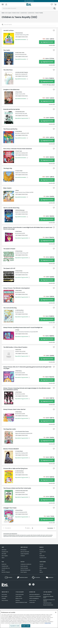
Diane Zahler (19, 92)
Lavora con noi (32, 600)
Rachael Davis (19, 33)
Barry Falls (18, 349)
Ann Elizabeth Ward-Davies (22, 431)
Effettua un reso (19, 598)
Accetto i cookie (25, 625)
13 (32, 528)
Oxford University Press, (20, 113)
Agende (41, 566)
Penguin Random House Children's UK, (23, 192)
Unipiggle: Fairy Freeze (9, 508)
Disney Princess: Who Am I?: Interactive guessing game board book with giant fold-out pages (27, 367)
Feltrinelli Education (47, 603)
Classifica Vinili (43, 557)
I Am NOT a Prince (8, 30)
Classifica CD (42, 551)
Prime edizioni (23, 549)
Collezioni (23, 555)
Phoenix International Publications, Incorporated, (25, 331)
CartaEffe (4, 598)
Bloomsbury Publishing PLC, (21, 133)
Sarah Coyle (19, 151)
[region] (29, 619)
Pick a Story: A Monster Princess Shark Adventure (17, 148)
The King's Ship (7, 168)
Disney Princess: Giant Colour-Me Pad (14, 409)
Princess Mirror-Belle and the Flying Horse (15, 468)
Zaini (41, 570)
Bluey (17, 190)
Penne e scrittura (43, 568)
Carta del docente (19, 594)
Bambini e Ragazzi (6, 572)
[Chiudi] (55, 612)
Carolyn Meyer (19, 451)
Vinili (41, 553)
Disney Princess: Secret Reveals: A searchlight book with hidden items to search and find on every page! (27, 228)
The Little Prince (8, 70)
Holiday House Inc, (19, 93)
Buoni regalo (4, 596)
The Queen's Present (9, 249)
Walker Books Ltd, (18, 492)
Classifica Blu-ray (6, 568)
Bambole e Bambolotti (25, 570)
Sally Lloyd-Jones (20, 52)
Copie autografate (25, 553)
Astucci (41, 572)
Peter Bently (19, 131)
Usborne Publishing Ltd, (20, 512)
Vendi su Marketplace (34, 598)
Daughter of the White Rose (11, 89)
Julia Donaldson (20, 310)
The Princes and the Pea (10, 129)
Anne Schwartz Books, (19, 54)
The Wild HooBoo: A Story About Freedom (15, 347)
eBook (3, 557)
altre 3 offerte (51, 84)
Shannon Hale (19, 490)
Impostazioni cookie (14, 625)
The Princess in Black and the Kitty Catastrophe (17, 488)
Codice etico (32, 602)
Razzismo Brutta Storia (48, 605)
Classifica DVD (5, 566)
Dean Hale (25, 490)
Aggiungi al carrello (48, 42)
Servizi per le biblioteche (34, 594)
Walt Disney (19, 231)
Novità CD (42, 549)
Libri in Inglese (5, 555)
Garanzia (18, 600)
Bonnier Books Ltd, (19, 233)
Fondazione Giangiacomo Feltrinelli (49, 600)
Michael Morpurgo (20, 210)
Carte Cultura (18, 596)
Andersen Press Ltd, (19, 351)
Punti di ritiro (4, 594)
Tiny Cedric (6, 50)
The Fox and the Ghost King (11, 208)
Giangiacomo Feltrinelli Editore (48, 597)
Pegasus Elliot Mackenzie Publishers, (22, 433)
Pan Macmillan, (18, 312)
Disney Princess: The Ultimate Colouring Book (16, 288)
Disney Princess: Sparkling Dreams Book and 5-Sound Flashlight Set (22, 327)
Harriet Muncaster (20, 111)
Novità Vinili (42, 555)
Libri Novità (4, 549)
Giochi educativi (24, 566)
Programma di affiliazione (35, 596)
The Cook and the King (9, 308)
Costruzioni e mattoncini (26, 564)
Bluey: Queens (7, 188)
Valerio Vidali (19, 170)
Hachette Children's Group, (20, 34)
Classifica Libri (5, 551)
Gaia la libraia (5, 600)
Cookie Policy (48, 623)
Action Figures (24, 572)
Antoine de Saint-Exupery (22, 72)
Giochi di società (24, 568)
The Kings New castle (9, 429)
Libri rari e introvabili (25, 551)
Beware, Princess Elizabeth (11, 449)
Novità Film (4, 564)
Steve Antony (19, 251)
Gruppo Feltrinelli (46, 594)
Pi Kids (17, 330)
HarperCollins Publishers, (20, 74)
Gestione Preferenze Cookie (21, 602)
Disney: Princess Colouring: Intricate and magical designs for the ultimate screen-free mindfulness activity (27, 389)
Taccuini (41, 564)
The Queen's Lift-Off (9, 268)
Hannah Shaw (19, 510)
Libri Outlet (4, 553)
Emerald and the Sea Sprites (11, 109)
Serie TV (3, 570)
